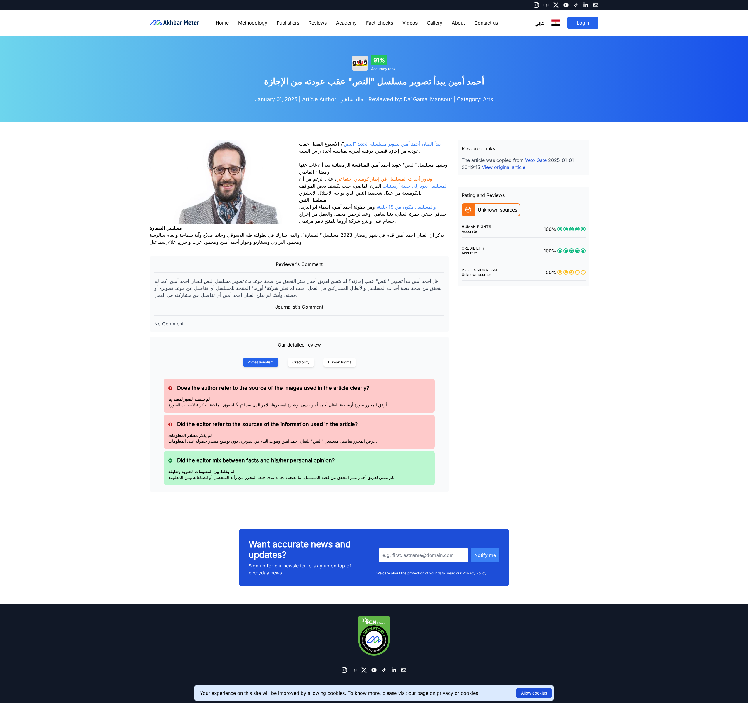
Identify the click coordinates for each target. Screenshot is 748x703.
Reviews (318, 23)
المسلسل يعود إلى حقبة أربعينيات (415, 186)
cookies (469, 693)
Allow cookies (534, 692)
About (458, 23)
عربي (539, 22)
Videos (410, 23)
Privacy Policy (474, 573)
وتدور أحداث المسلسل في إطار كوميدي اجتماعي (384, 179)
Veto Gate (536, 160)
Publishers (288, 23)
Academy (346, 23)
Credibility (300, 362)
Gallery (434, 23)
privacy (445, 693)
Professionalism (260, 362)
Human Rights (339, 362)
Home (222, 23)
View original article (503, 167)
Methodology (252, 23)
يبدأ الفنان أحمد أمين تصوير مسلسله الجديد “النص (392, 144)
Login (583, 23)
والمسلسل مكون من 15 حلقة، (406, 207)
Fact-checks (379, 23)
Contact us (486, 23)
